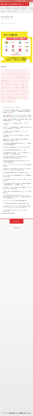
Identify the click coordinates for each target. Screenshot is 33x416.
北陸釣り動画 (24, 8)
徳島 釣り (17, 87)
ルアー (26, 70)
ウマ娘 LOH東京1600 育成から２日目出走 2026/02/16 (16, 203)
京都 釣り (26, 74)
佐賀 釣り (4, 77)
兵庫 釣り (11, 77)
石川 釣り (11, 94)
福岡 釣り (24, 94)
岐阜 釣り (17, 84)
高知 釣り (25, 97)
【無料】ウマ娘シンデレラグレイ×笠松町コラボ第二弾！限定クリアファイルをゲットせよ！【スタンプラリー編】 (17, 207)
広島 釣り (11, 87)
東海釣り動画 (16, 8)
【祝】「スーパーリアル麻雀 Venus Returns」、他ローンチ (17, 123)
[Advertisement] (16, 301)
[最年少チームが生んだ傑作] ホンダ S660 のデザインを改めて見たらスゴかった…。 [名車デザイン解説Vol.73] (17, 169)
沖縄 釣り (18, 91)
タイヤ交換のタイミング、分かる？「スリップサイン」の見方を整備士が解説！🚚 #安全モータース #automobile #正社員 (17, 116)
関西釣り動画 (8, 8)
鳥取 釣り (4, 101)
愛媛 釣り (24, 87)
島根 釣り (4, 87)
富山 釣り (4, 84)
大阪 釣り (18, 80)
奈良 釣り (25, 80)
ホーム (2, 8)
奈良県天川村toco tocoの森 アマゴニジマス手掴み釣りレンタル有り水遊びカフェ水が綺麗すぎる (17, 153)
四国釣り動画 (5, 80)
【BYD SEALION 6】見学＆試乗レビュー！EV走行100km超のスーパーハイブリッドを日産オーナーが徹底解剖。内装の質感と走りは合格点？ (17, 111)
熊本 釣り (4, 94)
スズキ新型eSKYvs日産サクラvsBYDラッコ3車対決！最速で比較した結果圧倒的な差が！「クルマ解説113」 (17, 184)
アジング (4, 70)
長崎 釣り (4, 97)
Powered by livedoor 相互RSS (8, 213)
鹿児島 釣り (12, 101)
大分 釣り (12, 80)
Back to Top (16, 221)
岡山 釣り (24, 84)
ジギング (15, 70)
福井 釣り (17, 94)
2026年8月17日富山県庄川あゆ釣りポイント (14, 150)
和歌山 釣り (26, 77)
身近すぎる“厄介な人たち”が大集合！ (12, 107)
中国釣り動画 (12, 74)
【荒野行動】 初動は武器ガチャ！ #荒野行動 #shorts (15, 172)
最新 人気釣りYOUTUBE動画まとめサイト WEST (20, 413)
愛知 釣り (4, 91)
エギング (10, 70)
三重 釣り (4, 74)
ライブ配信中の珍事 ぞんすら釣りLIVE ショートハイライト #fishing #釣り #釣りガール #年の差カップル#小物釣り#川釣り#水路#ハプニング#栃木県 (17, 196)
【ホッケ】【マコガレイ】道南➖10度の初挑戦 (14, 200)
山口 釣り (11, 84)
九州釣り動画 (19, 74)
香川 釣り (18, 97)
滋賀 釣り (25, 91)
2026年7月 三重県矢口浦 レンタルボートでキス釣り (16, 147)
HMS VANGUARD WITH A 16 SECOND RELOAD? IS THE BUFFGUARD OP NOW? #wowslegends (15, 157)
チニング (21, 70)
